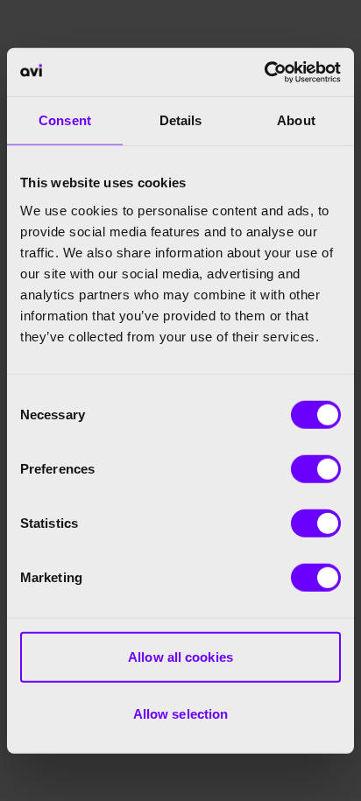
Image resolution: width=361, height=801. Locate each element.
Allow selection (181, 713)
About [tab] (296, 120)
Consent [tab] (65, 120)
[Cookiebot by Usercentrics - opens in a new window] (264, 71)
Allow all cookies (180, 656)
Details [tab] (180, 120)
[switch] (316, 468)
